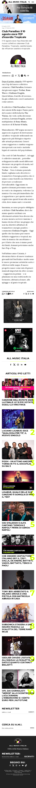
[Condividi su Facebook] (16, 76)
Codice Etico (27, 770)
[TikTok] (26, 765)
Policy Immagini (26, 771)
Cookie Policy (17, 771)
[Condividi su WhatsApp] (13, 76)
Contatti (21, 770)
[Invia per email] (28, 76)
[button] (25, 76)
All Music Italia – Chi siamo (10, 770)
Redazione (6, 73)
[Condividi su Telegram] (22, 76)
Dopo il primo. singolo (12, 81)
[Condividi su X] (19, 76)
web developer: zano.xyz (18, 775)
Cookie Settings (18, 772)
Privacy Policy (8, 771)
